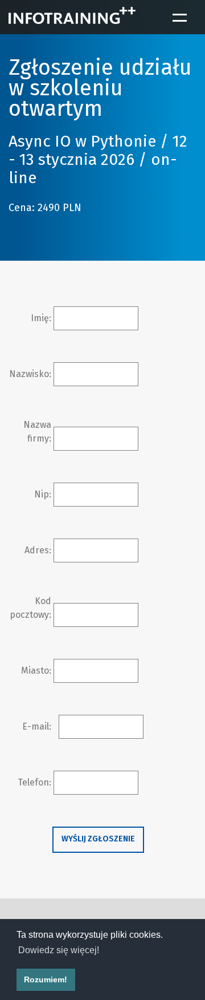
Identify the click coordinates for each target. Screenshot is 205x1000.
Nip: (42, 494)
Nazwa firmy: (37, 431)
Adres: (37, 550)
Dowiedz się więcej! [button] (58, 950)
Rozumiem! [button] (45, 979)
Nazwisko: (30, 374)
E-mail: (36, 726)
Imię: (41, 318)
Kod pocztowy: (30, 608)
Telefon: (34, 782)
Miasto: (36, 670)
